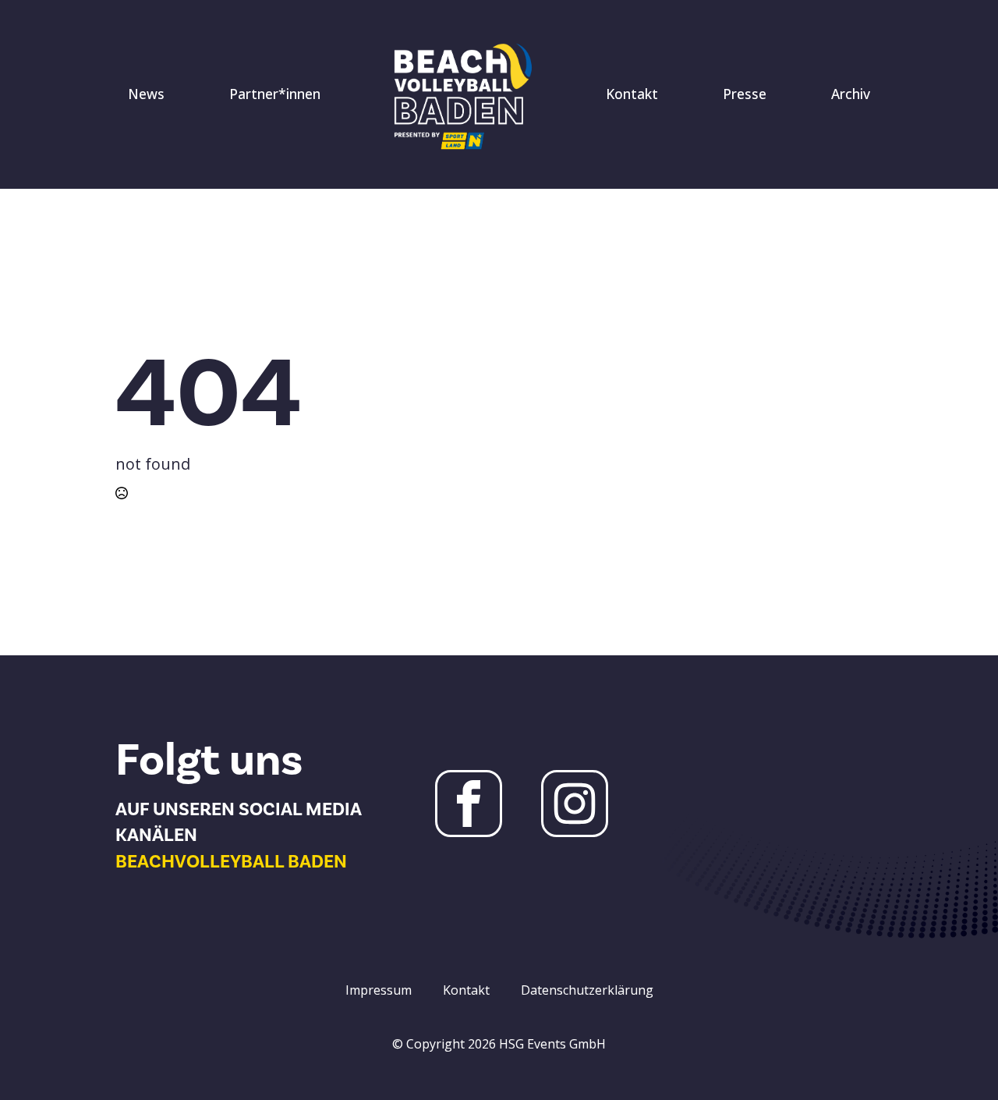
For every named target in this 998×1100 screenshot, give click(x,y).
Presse (744, 93)
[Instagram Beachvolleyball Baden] (574, 803)
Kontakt (632, 93)
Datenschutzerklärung (587, 990)
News (146, 93)
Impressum (378, 990)
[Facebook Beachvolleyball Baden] (468, 803)
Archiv (850, 93)
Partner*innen (274, 93)
